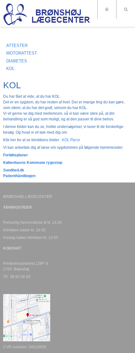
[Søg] (125, 9)
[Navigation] (106, 9)
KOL (10, 68)
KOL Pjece (71, 140)
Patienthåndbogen (19, 176)
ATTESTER (17, 45)
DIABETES (16, 61)
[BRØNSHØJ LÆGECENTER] (47, 14)
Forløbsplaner (15, 155)
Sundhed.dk (13, 170)
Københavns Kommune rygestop (32, 162)
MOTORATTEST (21, 53)
